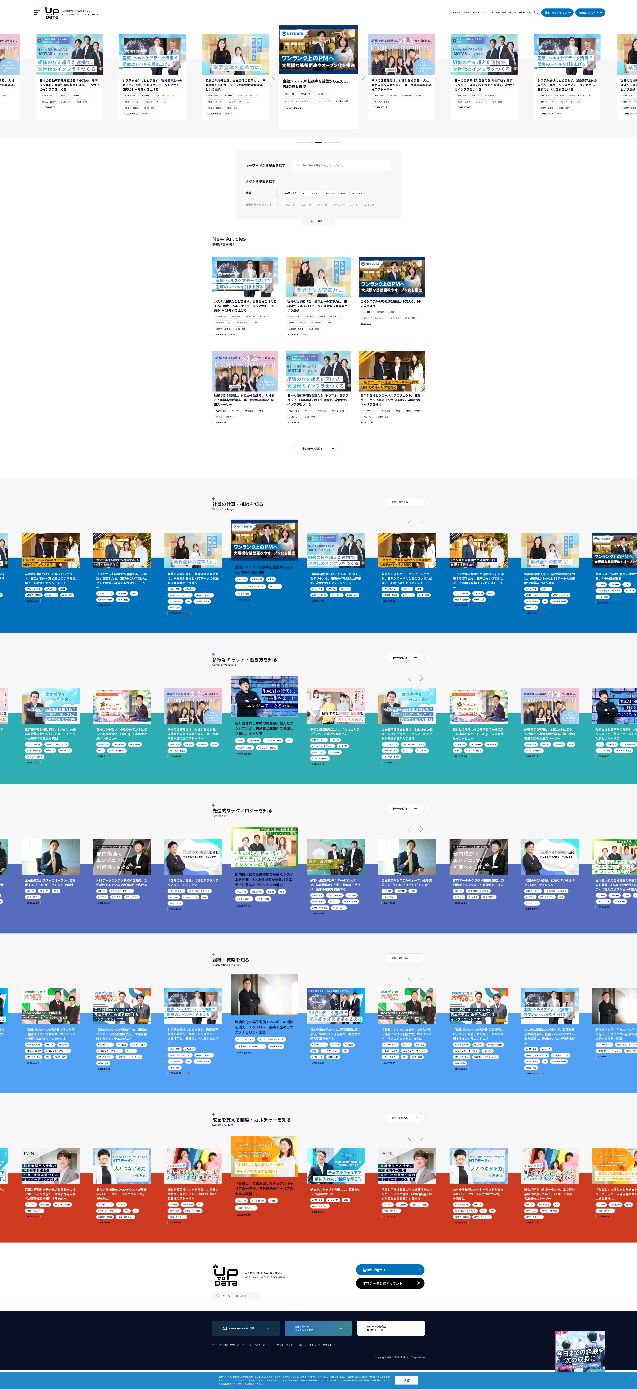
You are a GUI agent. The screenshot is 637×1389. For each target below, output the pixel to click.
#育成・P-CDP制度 (246, 911)
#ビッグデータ (69, 101)
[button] (300, 142)
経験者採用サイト (589, 12)
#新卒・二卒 (103, 1210)
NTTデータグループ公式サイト (315, 1345)
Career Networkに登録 (241, 1328)
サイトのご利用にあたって (226, 1345)
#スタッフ (316, 1204)
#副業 (200, 1204)
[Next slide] (421, 522)
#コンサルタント (369, 410)
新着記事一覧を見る (312, 448)
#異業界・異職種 (49, 108)
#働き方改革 (63, 744)
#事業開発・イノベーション (57, 1057)
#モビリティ (314, 106)
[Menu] (37, 12)
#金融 (154, 91)
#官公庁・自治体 (293, 106)
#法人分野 (62, 95)
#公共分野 (324, 99)
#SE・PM (128, 91)
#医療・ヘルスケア (49, 101)
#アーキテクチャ (201, 744)
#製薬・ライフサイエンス (82, 95)
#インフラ (157, 97)
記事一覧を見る (400, 502)
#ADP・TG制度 (176, 750)
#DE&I (29, 750)
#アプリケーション (258, 1053)
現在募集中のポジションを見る (304, 1328)
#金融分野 (142, 91)
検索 (536, 12)
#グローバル (367, 416)
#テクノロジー (61, 897)
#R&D (172, 744)
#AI (82, 101)
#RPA (55, 1210)
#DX (133, 897)
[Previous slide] (409, 522)
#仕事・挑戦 (66, 108)
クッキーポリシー (286, 1345)
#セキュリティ (244, 755)
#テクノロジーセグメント (249, 748)
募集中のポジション (556, 12)
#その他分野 (48, 744)
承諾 (407, 1380)
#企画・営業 (47, 95)
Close (602, 1334)
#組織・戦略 (398, 108)
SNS (529, 12)
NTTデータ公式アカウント (383, 1283)
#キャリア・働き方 (215, 101)
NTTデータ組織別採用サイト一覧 (376, 1328)
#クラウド (335, 750)
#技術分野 (184, 744)
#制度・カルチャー (54, 1216)
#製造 (398, 410)
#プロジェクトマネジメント (136, 97)
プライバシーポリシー (260, 1345)
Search (297, 165)
